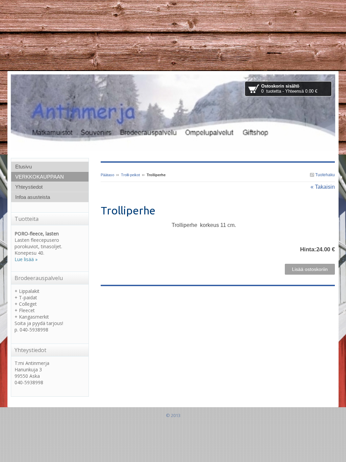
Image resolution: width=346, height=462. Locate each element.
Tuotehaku (324, 174)
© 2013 (173, 415)
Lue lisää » (26, 259)
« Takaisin (323, 187)
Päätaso (107, 175)
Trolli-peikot (130, 175)
